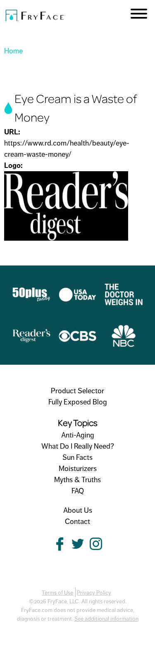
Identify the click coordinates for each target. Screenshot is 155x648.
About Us (77, 510)
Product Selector (77, 390)
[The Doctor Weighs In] (124, 299)
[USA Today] (78, 300)
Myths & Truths (77, 479)
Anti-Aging (77, 435)
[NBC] (124, 341)
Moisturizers (78, 468)
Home (13, 50)
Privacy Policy (94, 592)
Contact (77, 521)
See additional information (106, 618)
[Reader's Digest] (31, 341)
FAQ (78, 490)
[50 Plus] (31, 299)
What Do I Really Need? (77, 446)
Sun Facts (77, 457)
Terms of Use (57, 592)
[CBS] (78, 341)
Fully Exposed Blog (77, 401)
